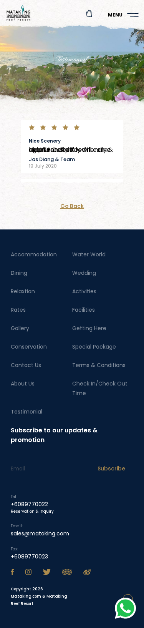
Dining (19, 273)
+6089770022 (29, 504)
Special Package (94, 347)
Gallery (20, 328)
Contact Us (26, 365)
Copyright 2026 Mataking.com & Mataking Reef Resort (39, 596)
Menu (115, 15)
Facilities (83, 310)
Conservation (29, 347)
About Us (23, 383)
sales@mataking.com (40, 533)
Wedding (84, 273)
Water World (89, 254)
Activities (84, 291)
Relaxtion (23, 291)
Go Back (72, 206)
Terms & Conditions (99, 365)
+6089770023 (29, 556)
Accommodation (34, 254)
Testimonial (26, 411)
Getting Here (89, 328)
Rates (18, 310)
